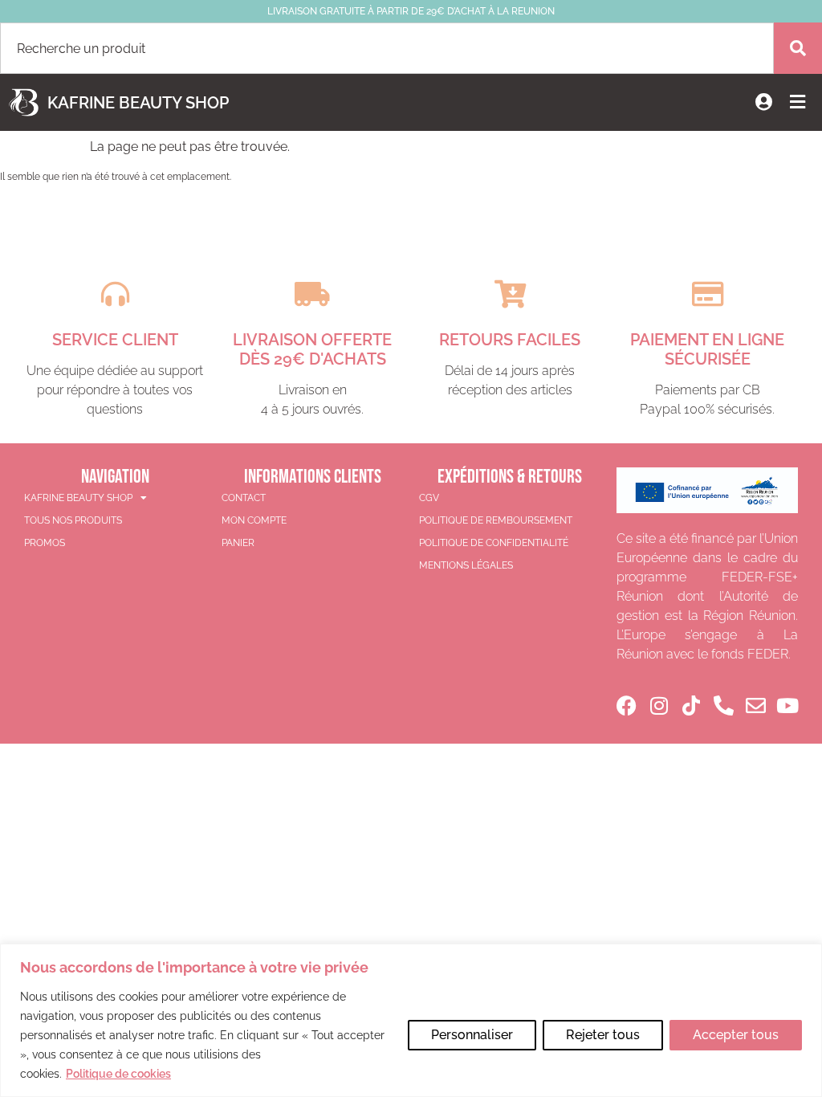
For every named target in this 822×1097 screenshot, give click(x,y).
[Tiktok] (691, 705)
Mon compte (254, 520)
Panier (238, 542)
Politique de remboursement (495, 520)
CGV (429, 498)
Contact (244, 498)
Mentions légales (466, 565)
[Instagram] (659, 705)
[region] (411, 1020)
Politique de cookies (118, 1073)
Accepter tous (736, 1034)
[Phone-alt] (724, 705)
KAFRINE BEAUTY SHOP (78, 498)
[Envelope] (756, 705)
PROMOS (44, 542)
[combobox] (387, 48)
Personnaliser (472, 1034)
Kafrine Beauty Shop (138, 102)
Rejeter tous (603, 1034)
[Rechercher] (798, 48)
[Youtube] (788, 705)
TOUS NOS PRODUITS (73, 520)
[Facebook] (626, 705)
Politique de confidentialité (493, 542)
